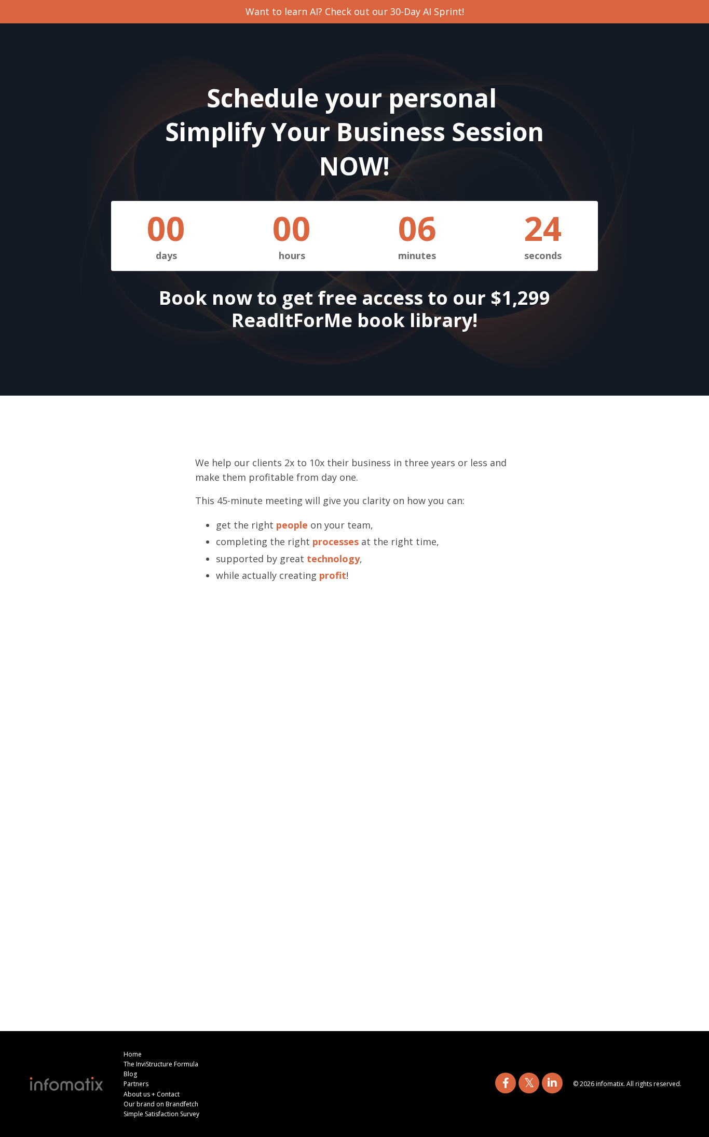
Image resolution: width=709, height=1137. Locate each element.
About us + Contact (152, 1094)
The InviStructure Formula (161, 1064)
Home (133, 1054)
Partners (136, 1083)
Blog (130, 1074)
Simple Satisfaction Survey (161, 1113)
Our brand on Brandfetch (161, 1104)
